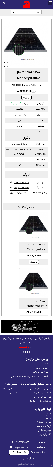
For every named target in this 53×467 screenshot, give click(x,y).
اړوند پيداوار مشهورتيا (41, 393)
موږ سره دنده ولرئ (44, 422)
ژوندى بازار (43, 364)
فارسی (22, 458)
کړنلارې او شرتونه (44, 426)
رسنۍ (48, 418)
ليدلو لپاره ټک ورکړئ (18, 193)
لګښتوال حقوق (45, 434)
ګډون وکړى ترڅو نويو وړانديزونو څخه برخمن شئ (29, 376)
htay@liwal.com (21, 188)
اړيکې (48, 414)
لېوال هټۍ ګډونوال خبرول (41, 397)
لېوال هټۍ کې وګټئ (40, 372)
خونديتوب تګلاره (44, 430)
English (30, 458)
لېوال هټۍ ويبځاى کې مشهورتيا (38, 389)
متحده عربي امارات (10, 389)
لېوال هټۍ (25, 103)
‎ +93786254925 (21, 183)
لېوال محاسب (24, 347)
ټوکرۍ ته (26, 97)
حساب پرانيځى (42, 368)
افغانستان (13, 393)
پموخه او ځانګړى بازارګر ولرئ (39, 401)
